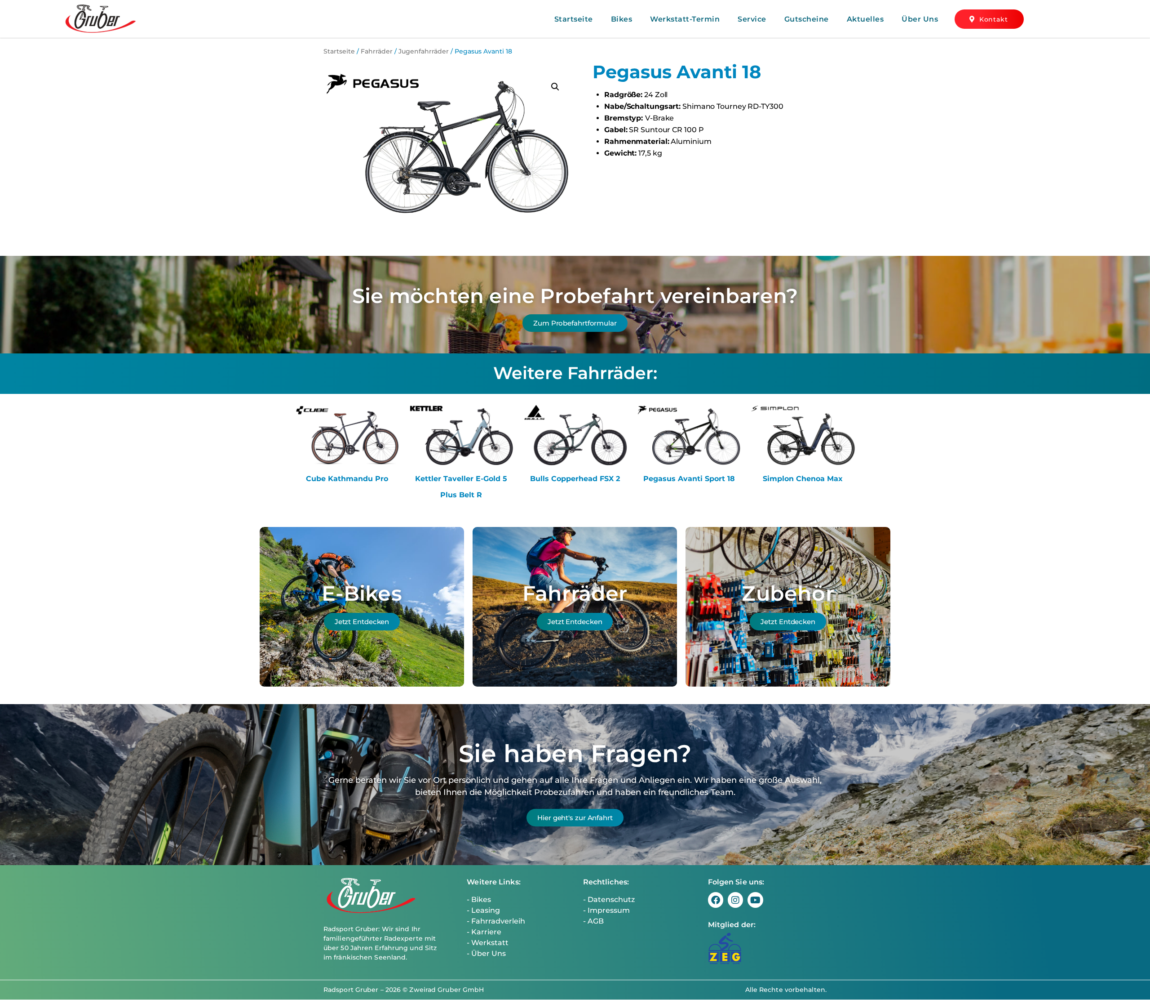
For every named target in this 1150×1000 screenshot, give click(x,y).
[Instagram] (735, 899)
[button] (555, 87)
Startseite (573, 19)
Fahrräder (377, 51)
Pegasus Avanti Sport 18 (689, 478)
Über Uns (920, 19)
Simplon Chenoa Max (803, 478)
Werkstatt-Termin (685, 19)
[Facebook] (715, 899)
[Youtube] (755, 899)
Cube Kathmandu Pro (347, 478)
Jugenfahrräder (423, 51)
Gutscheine (806, 19)
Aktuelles (865, 19)
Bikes (621, 19)
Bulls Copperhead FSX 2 (575, 478)
